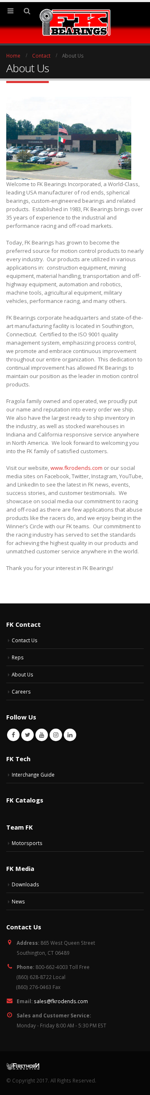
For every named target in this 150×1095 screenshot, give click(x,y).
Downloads (25, 884)
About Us (22, 674)
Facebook (13, 735)
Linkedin (70, 735)
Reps (18, 657)
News (18, 901)
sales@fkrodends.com (61, 1001)
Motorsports (27, 843)
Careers (21, 691)
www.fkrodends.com (76, 468)
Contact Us (25, 640)
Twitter (27, 735)
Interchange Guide (33, 774)
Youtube (41, 735)
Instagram (56, 735)
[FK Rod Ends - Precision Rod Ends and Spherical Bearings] (75, 22)
